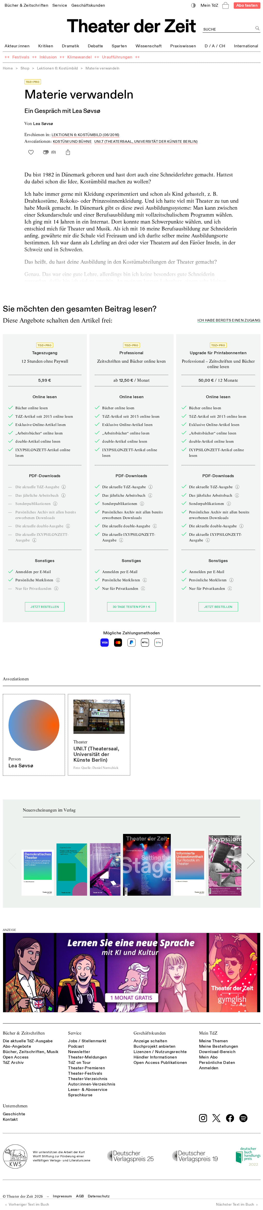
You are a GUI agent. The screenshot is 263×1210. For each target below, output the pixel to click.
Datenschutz (99, 1196)
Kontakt (10, 1119)
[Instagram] (203, 1118)
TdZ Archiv (13, 1062)
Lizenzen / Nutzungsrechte (160, 1051)
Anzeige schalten (150, 1041)
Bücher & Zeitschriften (24, 1033)
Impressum (62, 1196)
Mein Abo (208, 1057)
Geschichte (14, 1114)
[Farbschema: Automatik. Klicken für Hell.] (193, 6)
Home (8, 68)
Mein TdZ (208, 1033)
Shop (25, 68)
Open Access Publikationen (160, 1062)
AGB (80, 1196)
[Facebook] (230, 1118)
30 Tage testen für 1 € (132, 607)
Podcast (76, 1046)
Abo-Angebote (17, 1046)
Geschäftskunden (150, 1033)
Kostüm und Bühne (72, 141)
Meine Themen (213, 1041)
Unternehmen (15, 1106)
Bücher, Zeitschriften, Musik (31, 1051)
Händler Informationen (155, 1057)
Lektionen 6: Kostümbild (57, 68)
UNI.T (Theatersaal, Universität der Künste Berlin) (146, 141)
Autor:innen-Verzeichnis (91, 1084)
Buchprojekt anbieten (155, 1046)
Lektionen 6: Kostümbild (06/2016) (85, 135)
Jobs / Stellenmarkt (87, 1041)
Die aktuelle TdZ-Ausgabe (28, 1041)
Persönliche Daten (217, 1062)
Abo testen (247, 5)
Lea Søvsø (43, 123)
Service (74, 1033)
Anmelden (209, 1068)
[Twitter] (216, 1118)
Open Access (16, 1057)
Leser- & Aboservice (88, 1089)
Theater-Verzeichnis (88, 1078)
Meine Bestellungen (218, 1046)
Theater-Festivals (85, 1073)
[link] (26, 5)
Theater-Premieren (86, 1068)
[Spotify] (243, 1118)
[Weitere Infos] (64, 487)
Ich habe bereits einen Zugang (229, 321)
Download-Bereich (217, 1051)
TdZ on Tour (79, 1062)
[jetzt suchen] (257, 28)
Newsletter (79, 1051)
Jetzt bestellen (45, 607)
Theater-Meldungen (87, 1057)
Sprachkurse (80, 1095)
